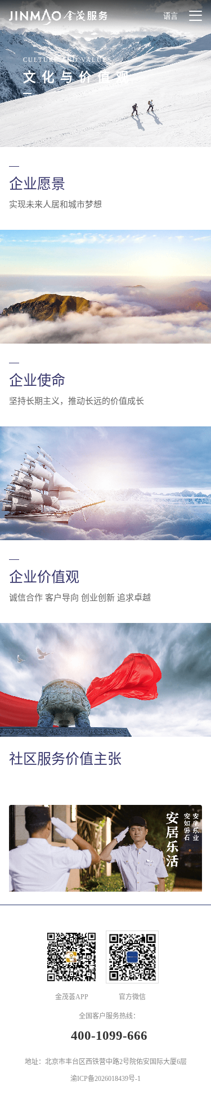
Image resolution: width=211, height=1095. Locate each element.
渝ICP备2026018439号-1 (105, 1079)
